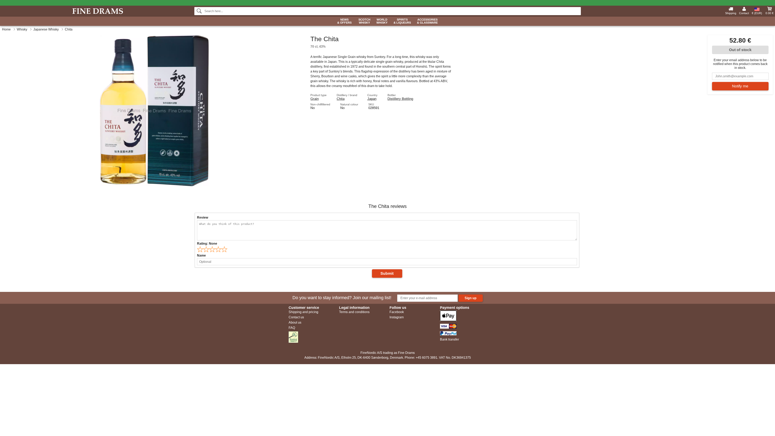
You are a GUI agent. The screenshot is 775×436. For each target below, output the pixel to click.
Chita (341, 99)
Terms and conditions (354, 312)
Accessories (427, 21)
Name (201, 255)
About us (295, 322)
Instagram (397, 317)
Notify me (740, 86)
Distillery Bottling (400, 99)
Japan (371, 99)
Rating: (207, 243)
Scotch (364, 21)
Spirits (402, 21)
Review (202, 217)
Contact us (296, 317)
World (382, 21)
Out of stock (740, 50)
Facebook (397, 312)
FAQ (292, 327)
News (344, 21)
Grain (314, 99)
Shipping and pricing (303, 312)
